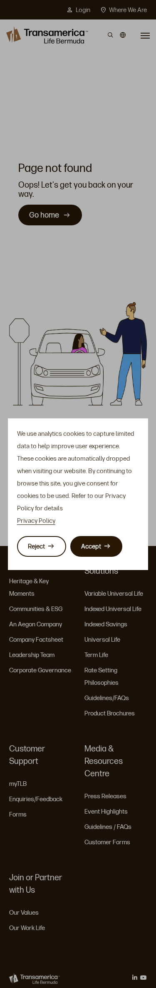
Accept (91, 546)
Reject (36, 546)
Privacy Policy (36, 520)
